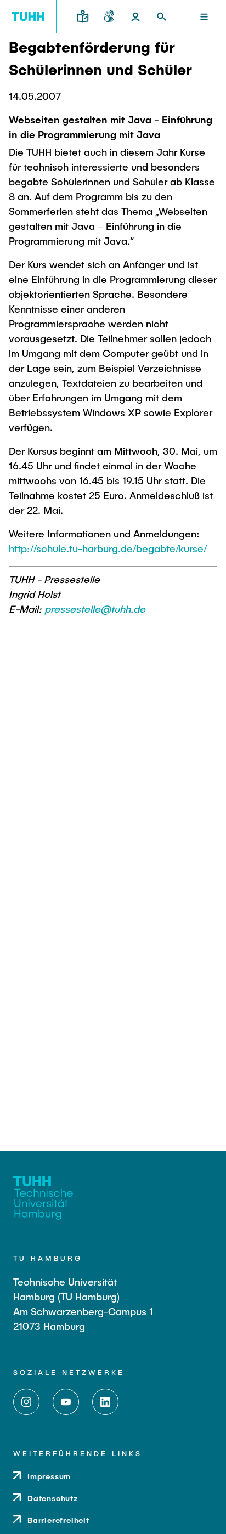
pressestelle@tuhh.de (94, 609)
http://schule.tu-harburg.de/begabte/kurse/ (108, 548)
